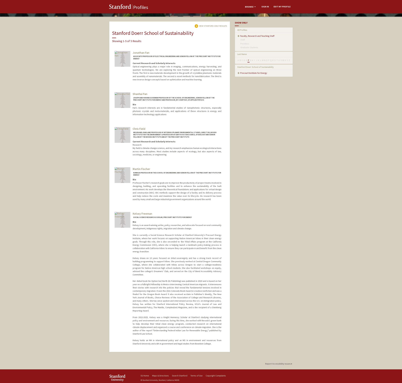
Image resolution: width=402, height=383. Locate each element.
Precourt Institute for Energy (253, 73)
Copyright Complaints (216, 375)
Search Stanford (179, 375)
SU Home (145, 375)
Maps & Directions (160, 375)
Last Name (242, 54)
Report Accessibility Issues (278, 363)
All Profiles (242, 30)
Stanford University (122, 378)
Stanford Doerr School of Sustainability (255, 67)
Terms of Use (196, 375)
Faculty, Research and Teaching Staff (257, 36)
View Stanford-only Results (212, 25)
